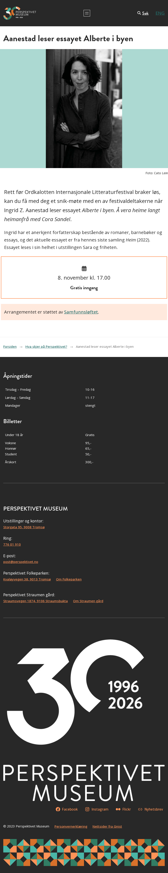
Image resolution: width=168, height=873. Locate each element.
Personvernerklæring (70, 826)
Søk (145, 13)
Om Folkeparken (69, 579)
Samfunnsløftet (81, 312)
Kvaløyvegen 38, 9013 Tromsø (27, 579)
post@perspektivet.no (20, 561)
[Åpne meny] (87, 13)
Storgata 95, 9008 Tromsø (24, 527)
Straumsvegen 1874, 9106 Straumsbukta (35, 601)
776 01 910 (12, 544)
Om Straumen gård (88, 601)
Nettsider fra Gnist (107, 826)
